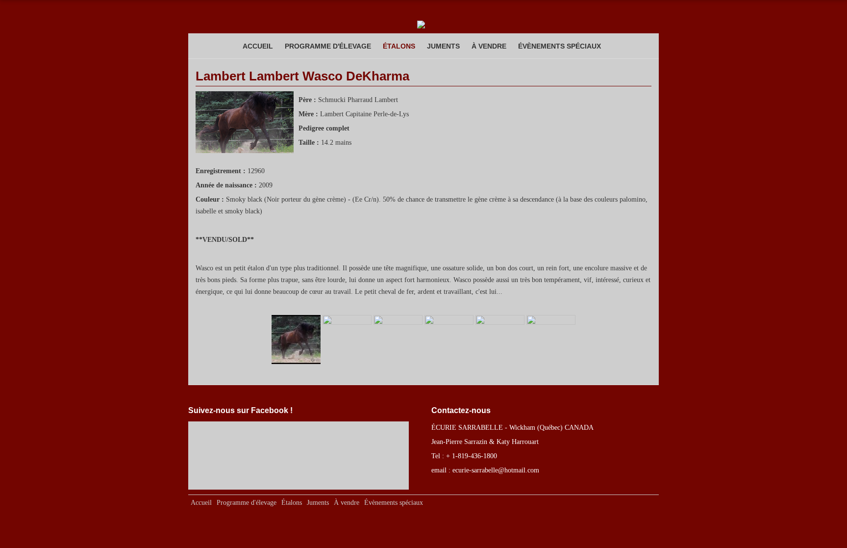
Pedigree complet (324, 128)
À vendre (489, 46)
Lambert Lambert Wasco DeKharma (302, 76)
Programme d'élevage (328, 46)
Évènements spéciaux (559, 46)
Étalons (399, 46)
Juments (443, 46)
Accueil (258, 46)
